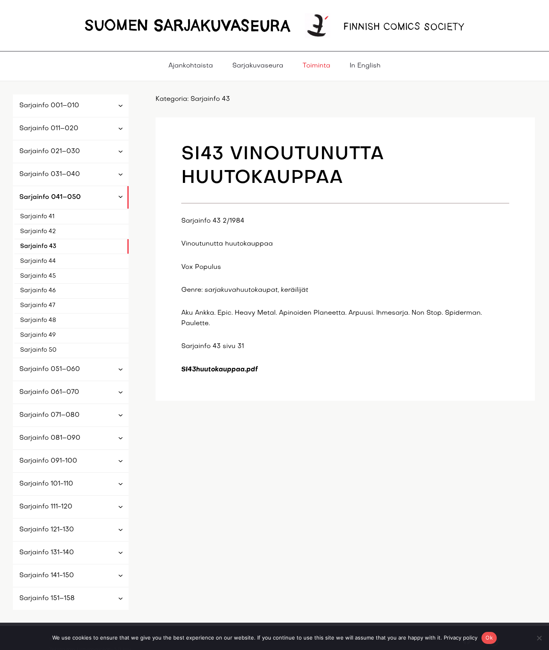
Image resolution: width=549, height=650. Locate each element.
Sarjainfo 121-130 (46, 530)
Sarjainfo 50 (38, 350)
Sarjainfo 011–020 (48, 128)
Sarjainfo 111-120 (45, 507)
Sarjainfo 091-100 (48, 461)
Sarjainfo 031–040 (49, 174)
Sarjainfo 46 (38, 290)
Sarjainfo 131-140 (46, 553)
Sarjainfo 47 (37, 305)
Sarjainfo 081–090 (49, 438)
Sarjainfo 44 (38, 261)
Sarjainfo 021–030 (49, 151)
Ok (489, 637)
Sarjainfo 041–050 (50, 197)
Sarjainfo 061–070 (49, 392)
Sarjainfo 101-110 (46, 484)
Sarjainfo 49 (38, 335)
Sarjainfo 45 (38, 276)
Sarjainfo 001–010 (49, 106)
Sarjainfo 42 (38, 231)
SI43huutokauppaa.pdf (219, 370)
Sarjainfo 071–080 (49, 415)
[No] (539, 638)
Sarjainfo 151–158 (47, 598)
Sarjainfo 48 (38, 320)
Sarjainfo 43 (38, 246)
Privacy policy (460, 637)
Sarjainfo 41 (37, 216)
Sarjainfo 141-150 (46, 575)
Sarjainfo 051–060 (49, 369)
